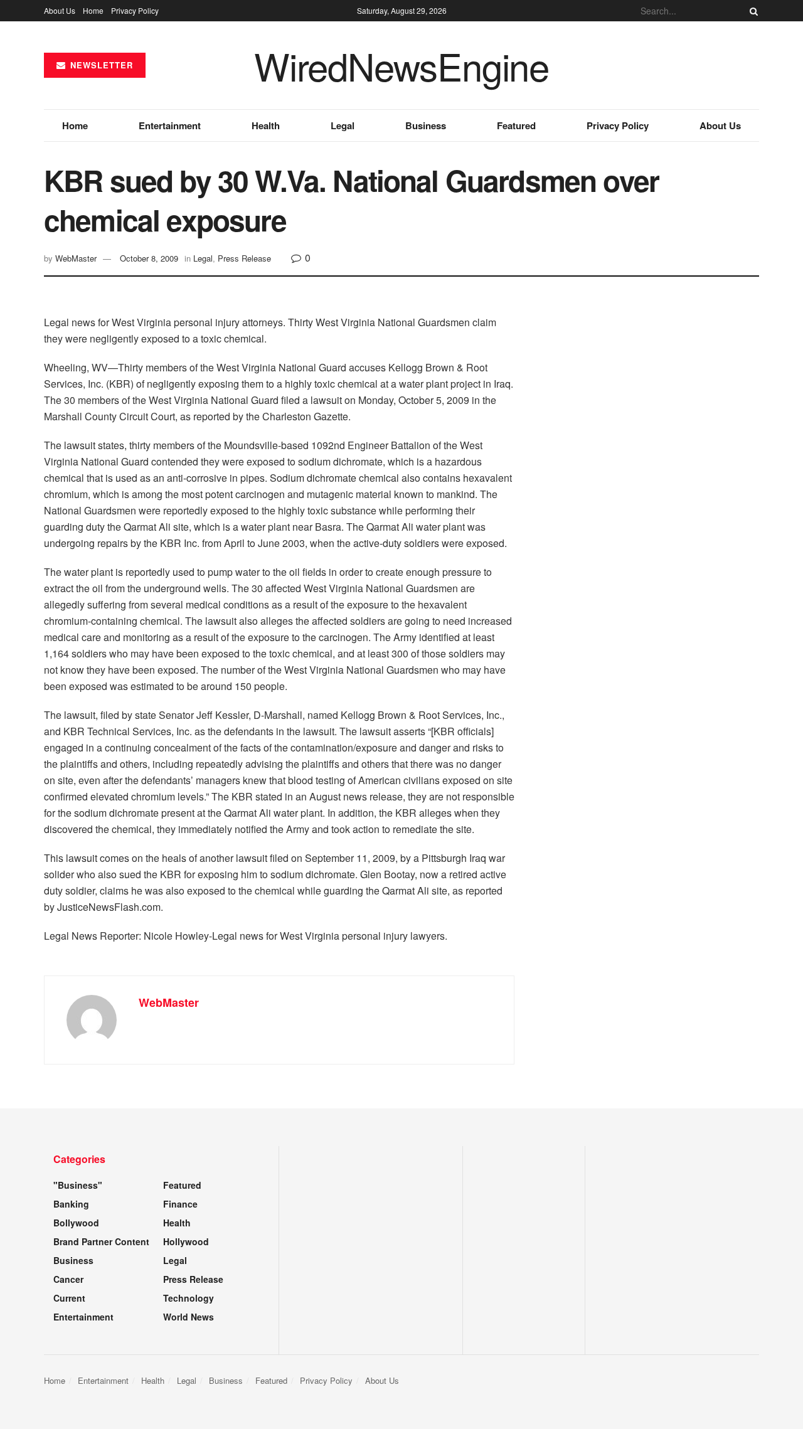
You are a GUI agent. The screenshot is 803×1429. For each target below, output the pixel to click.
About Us (59, 10)
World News (188, 1316)
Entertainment (170, 125)
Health (266, 125)
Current (69, 1298)
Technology (188, 1298)
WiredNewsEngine (401, 65)
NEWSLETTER (100, 65)
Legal (342, 125)
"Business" (77, 1185)
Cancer (68, 1279)
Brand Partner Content (101, 1241)
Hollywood (186, 1241)
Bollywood (76, 1222)
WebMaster (76, 258)
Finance (180, 1204)
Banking (71, 1204)
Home (93, 10)
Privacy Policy (135, 10)
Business (425, 125)
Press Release (244, 258)
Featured (516, 125)
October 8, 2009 (149, 258)
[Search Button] (751, 10)
